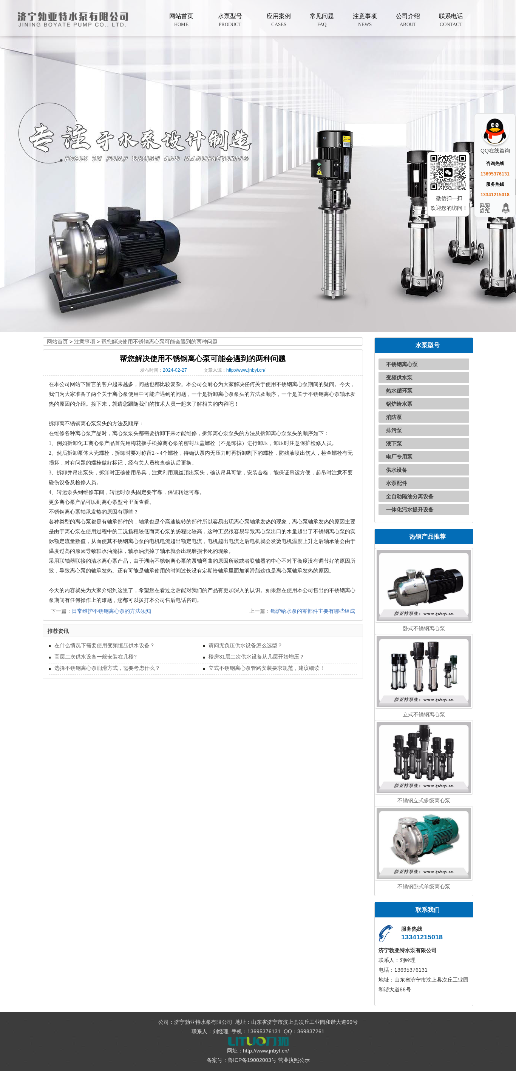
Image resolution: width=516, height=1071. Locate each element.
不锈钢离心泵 (402, 364)
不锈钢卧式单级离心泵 (423, 886)
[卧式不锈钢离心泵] (424, 585)
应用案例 (279, 20)
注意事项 (365, 20)
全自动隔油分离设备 (410, 496)
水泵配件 (396, 483)
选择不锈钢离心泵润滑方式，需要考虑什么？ (107, 668)
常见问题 (322, 20)
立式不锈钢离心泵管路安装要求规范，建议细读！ (267, 668)
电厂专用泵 (399, 457)
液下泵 (394, 443)
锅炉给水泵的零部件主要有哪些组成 (312, 611)
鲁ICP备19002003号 (252, 1060)
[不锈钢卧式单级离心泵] (424, 843)
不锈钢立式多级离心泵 (423, 800)
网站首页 (181, 20)
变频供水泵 (399, 377)
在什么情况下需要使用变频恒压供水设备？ (104, 645)
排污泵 (394, 430)
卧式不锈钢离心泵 (424, 628)
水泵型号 (230, 20)
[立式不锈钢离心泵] (424, 671)
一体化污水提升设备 (410, 509)
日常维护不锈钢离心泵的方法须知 (111, 611)
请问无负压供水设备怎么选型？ (246, 645)
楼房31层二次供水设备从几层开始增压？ (256, 657)
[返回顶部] (506, 208)
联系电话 (451, 20)
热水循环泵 (399, 391)
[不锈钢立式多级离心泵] (424, 757)
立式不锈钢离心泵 (424, 714)
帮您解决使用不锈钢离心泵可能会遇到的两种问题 (159, 342)
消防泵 (394, 417)
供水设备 (396, 470)
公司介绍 (408, 20)
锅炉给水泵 (399, 404)
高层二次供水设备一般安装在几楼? (95, 657)
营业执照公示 (294, 1060)
